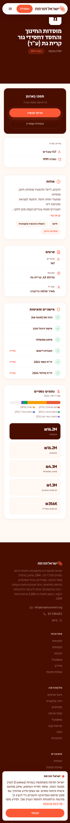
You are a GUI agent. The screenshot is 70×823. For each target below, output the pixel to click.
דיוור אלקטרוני (54, 701)
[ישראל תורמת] (50, 8)
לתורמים (57, 641)
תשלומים (57, 707)
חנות (59, 732)
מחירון (58, 666)
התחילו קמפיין (35, 123)
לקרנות (58, 653)
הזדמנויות (56, 738)
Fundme (57, 659)
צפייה (13, 350)
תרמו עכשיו (35, 112)
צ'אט (55, 620)
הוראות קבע (55, 726)
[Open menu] (10, 8)
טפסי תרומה (55, 713)
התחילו (24, 9)
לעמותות (57, 647)
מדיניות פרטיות (52, 803)
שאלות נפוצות (54, 672)
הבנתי (35, 813)
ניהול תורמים (54, 695)
